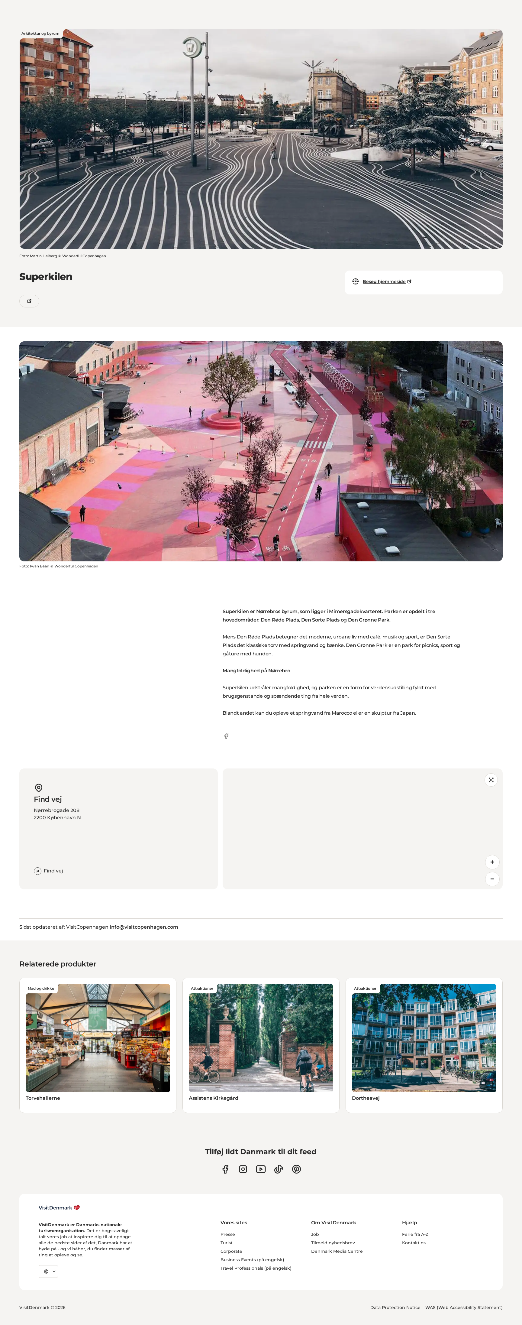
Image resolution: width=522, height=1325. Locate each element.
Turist (227, 1242)
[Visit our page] (243, 1169)
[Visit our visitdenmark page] (261, 1169)
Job (315, 1234)
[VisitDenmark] (59, 1208)
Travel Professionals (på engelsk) (256, 1268)
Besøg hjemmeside (384, 281)
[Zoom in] (492, 862)
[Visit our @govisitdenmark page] (278, 1169)
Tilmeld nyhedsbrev (333, 1242)
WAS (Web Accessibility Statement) (464, 1307)
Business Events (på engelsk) (252, 1259)
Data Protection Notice (395, 1307)
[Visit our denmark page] (225, 1169)
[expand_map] (491, 780)
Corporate (231, 1251)
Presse (228, 1234)
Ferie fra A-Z (415, 1234)
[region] (363, 828)
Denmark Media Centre (337, 1251)
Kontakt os (414, 1242)
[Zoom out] (492, 879)
